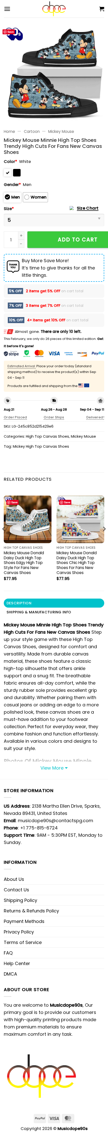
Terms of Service (23, 942)
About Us (14, 879)
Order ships (54, 417)
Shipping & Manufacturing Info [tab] (39, 612)
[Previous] (4, 539)
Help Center (17, 963)
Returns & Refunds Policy (31, 911)
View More (52, 768)
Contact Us (16, 890)
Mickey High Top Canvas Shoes (41, 446)
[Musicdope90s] (54, 9)
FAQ (8, 953)
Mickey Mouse (61, 131)
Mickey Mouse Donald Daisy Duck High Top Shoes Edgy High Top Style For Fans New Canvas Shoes (24, 562)
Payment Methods (24, 921)
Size (9, 209)
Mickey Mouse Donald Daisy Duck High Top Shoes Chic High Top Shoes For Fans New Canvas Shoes (77, 562)
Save (11, 32)
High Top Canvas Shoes (47, 436)
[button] (7, 9)
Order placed (15, 417)
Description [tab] (19, 603)
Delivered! (95, 417)
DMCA (10, 974)
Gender (12, 184)
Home (9, 131)
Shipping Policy (20, 900)
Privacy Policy (19, 932)
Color (10, 161)
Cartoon (32, 131)
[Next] (104, 539)
